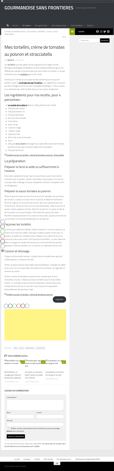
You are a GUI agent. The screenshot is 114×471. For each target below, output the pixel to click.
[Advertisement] (35, 324)
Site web (9, 420)
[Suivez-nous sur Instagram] (101, 31)
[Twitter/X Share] (10, 306)
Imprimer (59, 299)
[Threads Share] (23, 306)
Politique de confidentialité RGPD (87, 459)
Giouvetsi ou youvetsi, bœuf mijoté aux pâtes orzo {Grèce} (34, 375)
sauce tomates (40, 348)
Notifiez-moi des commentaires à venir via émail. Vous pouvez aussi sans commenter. (33, 430)
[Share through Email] (27, 306)
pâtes (15, 348)
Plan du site (48, 459)
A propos (27, 459)
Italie (49, 32)
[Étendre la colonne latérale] (72, 31)
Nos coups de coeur (59, 25)
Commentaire (12, 397)
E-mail (39, 413)
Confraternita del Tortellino (30, 83)
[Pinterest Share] (19, 306)
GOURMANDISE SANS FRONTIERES (38, 8)
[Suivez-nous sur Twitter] (104, 31)
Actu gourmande (41, 25)
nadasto (11, 60)
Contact (90, 25)
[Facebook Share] (6, 306)
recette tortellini (29, 348)
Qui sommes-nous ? (64, 459)
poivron (21, 348)
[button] (2, 250)
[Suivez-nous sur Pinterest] (108, 31)
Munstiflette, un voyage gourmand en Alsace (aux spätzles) (12, 375)
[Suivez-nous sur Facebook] (97, 31)
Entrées (41, 32)
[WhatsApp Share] (14, 306)
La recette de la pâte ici (17, 105)
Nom (9, 413)
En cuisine (26, 25)
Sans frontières (76, 25)
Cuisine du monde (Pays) (15, 32)
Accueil (15, 25)
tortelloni (24, 74)
